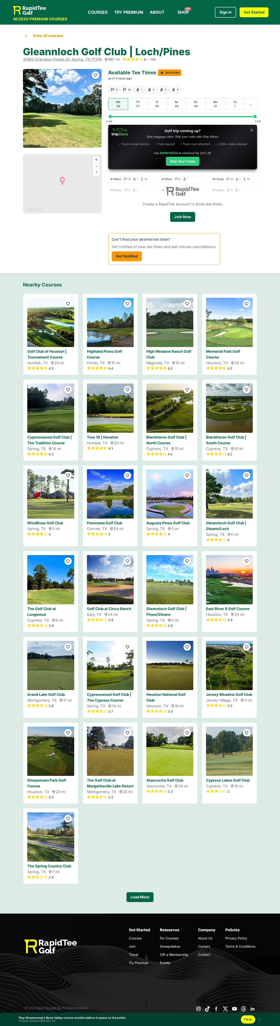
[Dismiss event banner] (259, 1019)
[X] (225, 1009)
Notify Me (172, 72)
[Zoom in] (96, 159)
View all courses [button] (48, 35)
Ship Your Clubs (182, 161)
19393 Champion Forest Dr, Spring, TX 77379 (62, 59)
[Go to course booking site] (62, 108)
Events (165, 963)
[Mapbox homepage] (33, 209)
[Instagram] (198, 1009)
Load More (140, 897)
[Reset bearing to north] (96, 172)
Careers (204, 946)
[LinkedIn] (252, 1009)
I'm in (248, 1019)
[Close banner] (252, 130)
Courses (98, 12)
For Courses (169, 938)
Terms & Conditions (240, 946)
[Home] (40, 10)
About (157, 12)
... (250, 104)
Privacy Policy (236, 938)
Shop (184, 11)
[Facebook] (216, 1009)
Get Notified (127, 256)
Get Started (254, 12)
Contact (204, 955)
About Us (205, 938)
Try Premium (128, 12)
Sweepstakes (170, 946)
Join (132, 946)
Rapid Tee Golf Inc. (49, 1008)
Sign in (226, 12)
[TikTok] (207, 1009)
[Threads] (243, 1009)
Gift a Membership (174, 955)
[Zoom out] (96, 166)
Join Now (182, 217)
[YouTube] (234, 1009)
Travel (133, 955)
